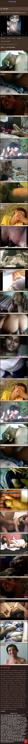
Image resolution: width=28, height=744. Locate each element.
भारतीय (14, 38)
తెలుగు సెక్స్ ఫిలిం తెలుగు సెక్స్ (7, 715)
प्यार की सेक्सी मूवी (21, 684)
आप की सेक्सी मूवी (14, 670)
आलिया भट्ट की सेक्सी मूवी (8, 672)
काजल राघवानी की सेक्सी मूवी (17, 676)
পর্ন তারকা (16, 737)
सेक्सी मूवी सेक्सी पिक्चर (12, 720)
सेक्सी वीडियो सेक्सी (18, 728)
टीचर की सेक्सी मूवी (18, 682)
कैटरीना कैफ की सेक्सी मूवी (8, 680)
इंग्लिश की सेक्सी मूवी (17, 672)
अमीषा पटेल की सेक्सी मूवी (5, 670)
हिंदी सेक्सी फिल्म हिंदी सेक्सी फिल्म (14, 716)
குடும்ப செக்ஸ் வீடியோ (19, 717)
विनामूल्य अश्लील (7, 738)
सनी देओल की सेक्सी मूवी (7, 703)
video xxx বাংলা (13, 726)
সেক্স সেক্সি (14, 741)
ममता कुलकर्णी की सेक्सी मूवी (6, 693)
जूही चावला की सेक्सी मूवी (9, 682)
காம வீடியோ (16, 731)
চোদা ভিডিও (3, 730)
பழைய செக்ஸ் (4, 716)
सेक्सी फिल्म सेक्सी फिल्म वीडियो (13, 723)
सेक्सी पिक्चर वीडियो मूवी (12, 724)
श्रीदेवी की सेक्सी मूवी (4, 701)
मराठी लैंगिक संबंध (19, 741)
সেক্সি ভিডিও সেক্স (24, 723)
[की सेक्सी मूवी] (25, 741)
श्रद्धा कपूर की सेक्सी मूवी (19, 699)
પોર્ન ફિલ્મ (17, 730)
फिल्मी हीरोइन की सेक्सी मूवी (14, 689)
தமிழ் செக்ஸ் (3, 724)
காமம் (18, 733)
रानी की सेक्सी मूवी (14, 695)
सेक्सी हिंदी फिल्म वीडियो (17, 736)
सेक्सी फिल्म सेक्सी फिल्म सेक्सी (14, 732)
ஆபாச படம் (20, 720)
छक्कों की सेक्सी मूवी (17, 680)
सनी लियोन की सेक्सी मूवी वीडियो (5, 41)
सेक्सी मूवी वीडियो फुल (5, 726)
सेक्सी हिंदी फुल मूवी (11, 729)
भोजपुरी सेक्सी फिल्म (9, 731)
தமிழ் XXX (9, 725)
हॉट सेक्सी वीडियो (6, 728)
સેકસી (10, 741)
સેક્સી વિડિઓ (9, 736)
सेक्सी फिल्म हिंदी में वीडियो (19, 739)
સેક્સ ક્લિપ (23, 729)
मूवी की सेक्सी (22, 693)
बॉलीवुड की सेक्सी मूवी (9, 691)
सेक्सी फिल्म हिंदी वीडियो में (11, 733)
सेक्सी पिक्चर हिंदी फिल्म (13, 719)
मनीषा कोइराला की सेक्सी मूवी (19, 691)
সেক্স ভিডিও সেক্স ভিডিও (21, 715)
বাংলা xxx (5, 732)
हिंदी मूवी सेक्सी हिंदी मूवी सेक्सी (16, 718)
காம (18, 724)
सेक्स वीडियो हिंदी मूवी (9, 737)
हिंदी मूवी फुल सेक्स (15, 738)
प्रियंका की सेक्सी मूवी (4, 686)
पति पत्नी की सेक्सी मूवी (13, 684)
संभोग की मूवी (11, 701)
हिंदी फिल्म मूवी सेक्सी (8, 734)
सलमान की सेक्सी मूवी (13, 709)
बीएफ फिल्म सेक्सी (20, 721)
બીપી (15, 715)
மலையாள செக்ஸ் (16, 734)
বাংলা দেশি (22, 724)
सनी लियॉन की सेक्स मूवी (17, 703)
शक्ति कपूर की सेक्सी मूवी (9, 699)
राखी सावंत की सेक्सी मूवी (5, 695)
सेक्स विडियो (17, 729)
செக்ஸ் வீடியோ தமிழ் (8, 739)
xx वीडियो (22, 730)
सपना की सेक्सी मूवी (4, 709)
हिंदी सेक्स (8, 718)
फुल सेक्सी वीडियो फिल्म (9, 742)
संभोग (4, 718)
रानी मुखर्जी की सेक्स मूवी (7, 697)
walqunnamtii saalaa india (7, 717)
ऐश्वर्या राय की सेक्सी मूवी (9, 674)
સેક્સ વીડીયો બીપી (10, 730)
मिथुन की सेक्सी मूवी (15, 693)
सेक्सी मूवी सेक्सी (16, 725)
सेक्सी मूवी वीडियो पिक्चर (17, 722)
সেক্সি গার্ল (11, 728)
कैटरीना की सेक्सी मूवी (10, 678)
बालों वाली (8, 38)
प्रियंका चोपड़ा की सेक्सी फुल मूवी (15, 686)
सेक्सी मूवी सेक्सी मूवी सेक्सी (12, 735)
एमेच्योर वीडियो (3, 38)
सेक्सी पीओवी (19, 38)
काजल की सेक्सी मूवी (6, 676)
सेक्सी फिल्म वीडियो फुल (11, 721)
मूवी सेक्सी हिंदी (9, 722)
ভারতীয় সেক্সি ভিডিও (23, 725)
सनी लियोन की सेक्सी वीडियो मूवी (19, 707)
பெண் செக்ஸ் (21, 719)
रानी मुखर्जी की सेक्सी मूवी (17, 697)
